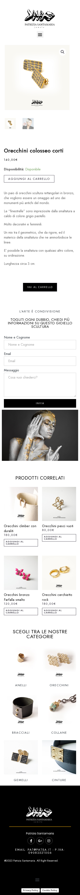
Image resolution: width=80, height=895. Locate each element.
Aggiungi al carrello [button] (15, 542)
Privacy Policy (30, 890)
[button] (40, 34)
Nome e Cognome (17, 337)
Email (7, 353)
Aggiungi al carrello (29, 179)
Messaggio (11, 370)
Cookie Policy (49, 890)
